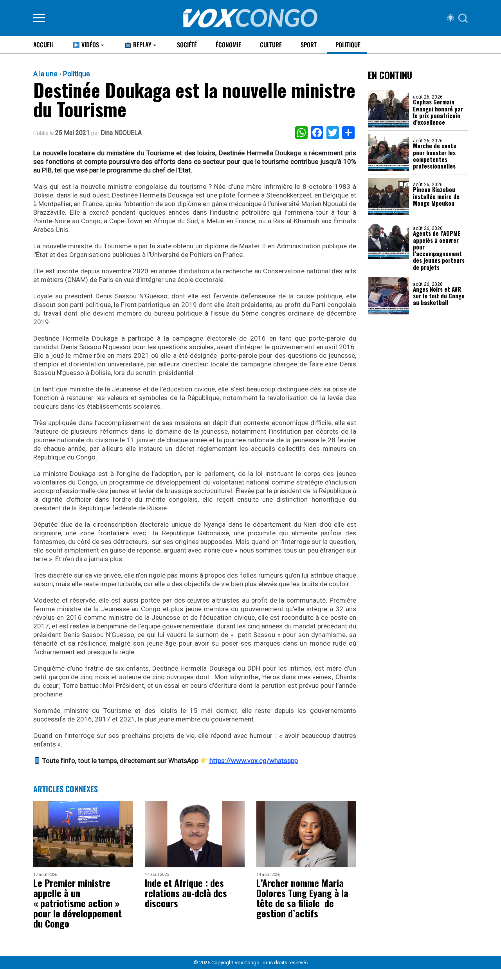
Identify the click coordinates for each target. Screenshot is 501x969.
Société (187, 44)
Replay (141, 44)
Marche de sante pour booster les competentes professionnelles (434, 156)
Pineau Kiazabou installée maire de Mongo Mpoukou (436, 197)
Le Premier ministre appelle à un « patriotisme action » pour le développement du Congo (77, 902)
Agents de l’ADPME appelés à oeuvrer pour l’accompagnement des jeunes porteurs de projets (439, 250)
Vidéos (89, 44)
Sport (309, 44)
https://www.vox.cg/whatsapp (253, 760)
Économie (228, 44)
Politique (347, 44)
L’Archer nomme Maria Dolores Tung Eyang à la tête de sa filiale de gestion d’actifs (302, 897)
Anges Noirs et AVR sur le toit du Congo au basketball (439, 296)
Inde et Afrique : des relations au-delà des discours (186, 892)
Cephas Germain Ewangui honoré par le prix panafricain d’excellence (438, 112)
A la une (45, 74)
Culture (271, 44)
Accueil (43, 44)
